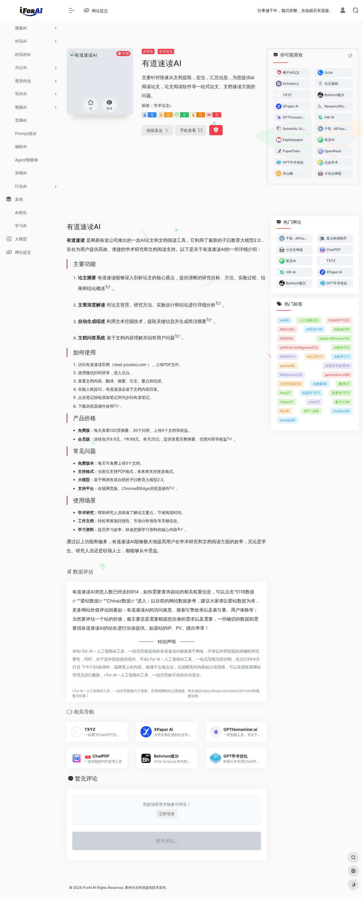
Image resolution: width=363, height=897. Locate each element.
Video (286, 402)
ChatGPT (339, 320)
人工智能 (309, 320)
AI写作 (148, 51)
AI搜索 (320, 384)
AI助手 (342, 356)
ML (284, 411)
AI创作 (288, 356)
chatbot (341, 411)
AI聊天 (342, 347)
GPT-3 (311, 411)
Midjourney (291, 375)
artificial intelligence (299, 347)
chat (314, 402)
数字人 (342, 402)
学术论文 (166, 51)
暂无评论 (86, 778)
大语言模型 (290, 384)
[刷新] (350, 55)
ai (284, 320)
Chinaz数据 (119, 601)
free (285, 393)
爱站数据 (90, 601)
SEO (286, 338)
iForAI (87, 887)
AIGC (287, 329)
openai (287, 365)
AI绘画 (342, 329)
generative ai (337, 375)
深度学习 (341, 393)
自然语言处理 (337, 365)
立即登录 (167, 813)
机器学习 (311, 393)
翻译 (344, 384)
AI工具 (315, 356)
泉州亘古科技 (135, 887)
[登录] (343, 11)
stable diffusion (334, 338)
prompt (287, 420)
